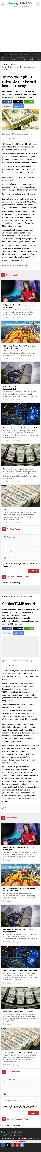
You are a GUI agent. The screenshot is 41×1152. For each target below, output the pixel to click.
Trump (21, 265)
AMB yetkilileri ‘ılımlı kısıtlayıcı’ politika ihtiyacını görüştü (25, 54)
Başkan (6, 265)
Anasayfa (5, 64)
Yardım (26, 265)
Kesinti (12, 265)
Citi (5, 808)
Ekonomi (13, 64)
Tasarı (16, 265)
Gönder (31, 102)
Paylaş (8, 102)
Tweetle (20, 102)
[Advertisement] (20, 30)
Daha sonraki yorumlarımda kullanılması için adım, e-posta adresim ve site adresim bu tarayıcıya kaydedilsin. (20, 565)
